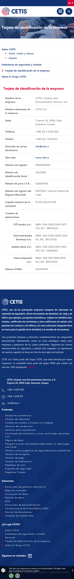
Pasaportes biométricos (18, 415)
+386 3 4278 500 (15, 389)
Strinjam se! (11, 576)
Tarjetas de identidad (17, 419)
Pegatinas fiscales (15, 472)
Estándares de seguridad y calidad (21, 64)
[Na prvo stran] (15, 11)
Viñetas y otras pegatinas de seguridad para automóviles (38, 450)
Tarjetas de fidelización (18, 461)
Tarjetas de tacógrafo (17, 454)
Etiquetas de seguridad (18, 468)
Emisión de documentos (18, 512)
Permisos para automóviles (20, 430)
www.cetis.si (42, 157)
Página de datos (14, 440)
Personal (10, 537)
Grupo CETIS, (36, 359)
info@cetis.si (42, 146)
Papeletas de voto (15, 465)
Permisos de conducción (19, 426)
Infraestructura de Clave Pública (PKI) (27, 508)
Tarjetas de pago (14, 458)
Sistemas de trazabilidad (19, 516)
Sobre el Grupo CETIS (14, 76)
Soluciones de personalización (22, 505)
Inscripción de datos (17, 494)
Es (69, 3)
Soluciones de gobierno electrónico (25, 487)
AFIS (7, 501)
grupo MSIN (49, 363)
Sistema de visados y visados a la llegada (29, 423)
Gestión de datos (14, 498)
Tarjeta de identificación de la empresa (27, 70)
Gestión (13, 58)
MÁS (31, 367)
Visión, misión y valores (21, 53)
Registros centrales (16, 490)
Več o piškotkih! (17, 576)
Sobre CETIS (8, 49)
